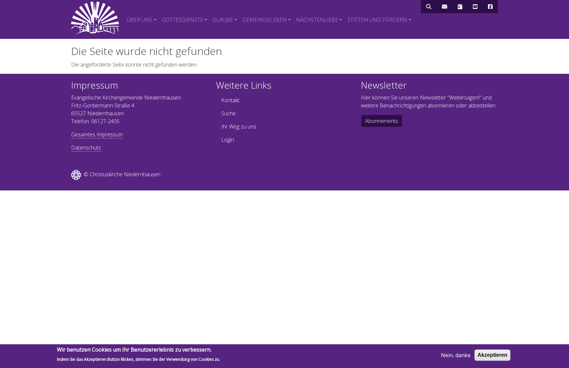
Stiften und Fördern (377, 19)
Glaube (222, 19)
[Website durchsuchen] (429, 6)
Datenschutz (86, 147)
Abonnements (381, 121)
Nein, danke (456, 355)
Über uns (139, 19)
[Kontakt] (444, 6)
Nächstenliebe (317, 19)
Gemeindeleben (264, 19)
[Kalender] (460, 6)
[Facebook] (490, 6)
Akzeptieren (492, 355)
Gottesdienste (182, 19)
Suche (228, 113)
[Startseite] (95, 18)
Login (227, 139)
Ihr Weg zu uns (238, 126)
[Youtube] (475, 6)
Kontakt (230, 100)
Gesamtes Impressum (97, 134)
